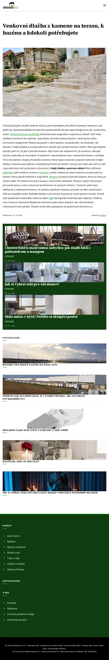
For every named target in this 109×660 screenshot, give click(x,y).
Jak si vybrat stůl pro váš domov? (32, 284)
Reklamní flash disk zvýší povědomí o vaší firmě (35, 430)
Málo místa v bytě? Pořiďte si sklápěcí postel (41, 316)
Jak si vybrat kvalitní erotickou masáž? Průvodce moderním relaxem (50, 492)
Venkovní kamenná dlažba (24, 134)
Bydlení (103, 215)
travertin (44, 172)
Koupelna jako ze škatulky (21, 461)
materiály (8, 172)
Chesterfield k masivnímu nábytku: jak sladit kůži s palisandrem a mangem (47, 249)
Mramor (53, 176)
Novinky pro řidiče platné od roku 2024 (30, 364)
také (51, 198)
